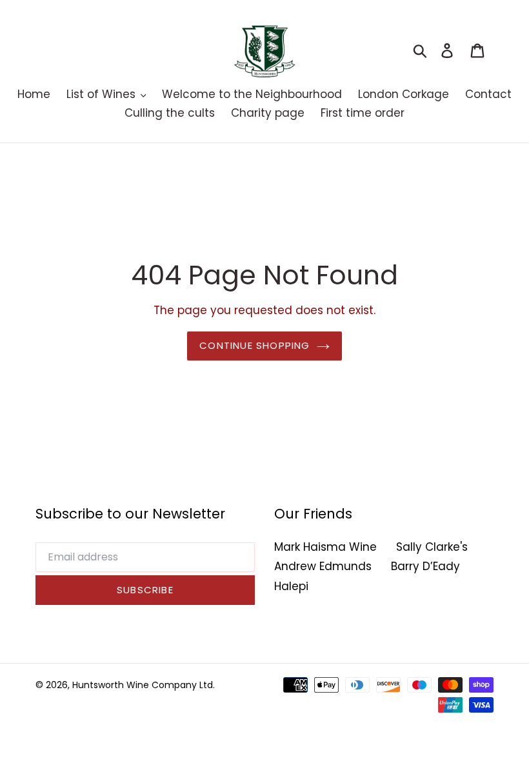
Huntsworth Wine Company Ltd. (143, 684)
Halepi (291, 586)
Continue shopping (254, 345)
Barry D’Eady (425, 566)
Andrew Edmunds (323, 566)
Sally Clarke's (432, 547)
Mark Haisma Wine (325, 547)
